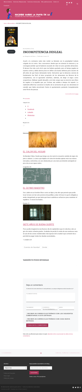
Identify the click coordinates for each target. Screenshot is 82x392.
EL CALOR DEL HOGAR (34, 151)
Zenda (77, 93)
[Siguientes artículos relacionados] (76, 265)
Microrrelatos (11, 23)
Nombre (30, 307)
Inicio (5, 23)
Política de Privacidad (9, 373)
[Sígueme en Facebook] (67, 3)
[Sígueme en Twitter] (69, 3)
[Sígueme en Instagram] (66, 5)
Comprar (11, 51)
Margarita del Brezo (30, 56)
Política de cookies (9, 378)
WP (9, 389)
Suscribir (34, 372)
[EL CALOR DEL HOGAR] (43, 139)
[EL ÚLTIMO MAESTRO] (37, 176)
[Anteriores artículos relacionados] (72, 265)
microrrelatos (27, 98)
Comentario (31, 293)
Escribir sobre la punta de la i (13, 386)
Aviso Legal (7, 375)
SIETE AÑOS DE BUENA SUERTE (38, 224)
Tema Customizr (23, 389)
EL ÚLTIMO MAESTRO (33, 188)
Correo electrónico (49, 308)
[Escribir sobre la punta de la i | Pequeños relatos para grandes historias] (39, 13)
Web (61, 307)
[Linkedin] (71, 3)
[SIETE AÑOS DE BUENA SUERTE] (37, 212)
